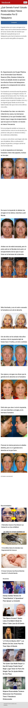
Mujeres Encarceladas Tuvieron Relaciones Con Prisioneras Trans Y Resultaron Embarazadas (13, 695)
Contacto (5, 705)
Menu (25, 2)
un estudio (8, 80)
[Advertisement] (14, 55)
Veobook (5, 2)
